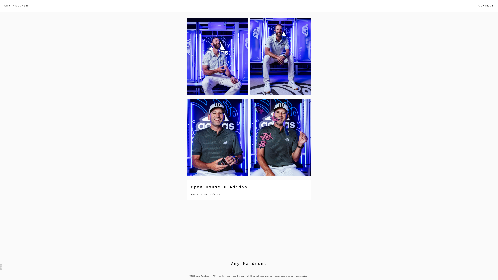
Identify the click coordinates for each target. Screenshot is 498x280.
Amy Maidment (249, 264)
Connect (486, 5)
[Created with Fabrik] (1, 267)
